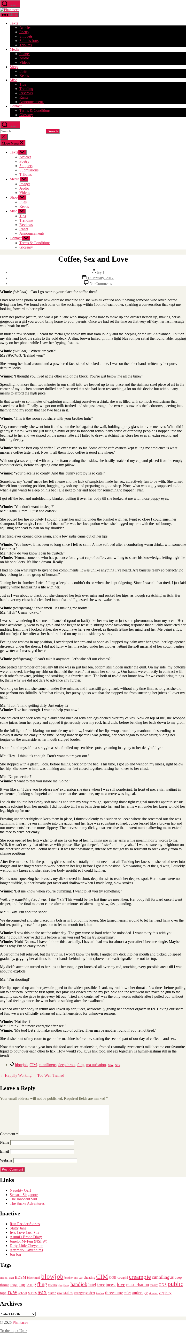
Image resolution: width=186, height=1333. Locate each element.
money (154, 1285)
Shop (14, 67)
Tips (22, 84)
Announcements (31, 102)
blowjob (21, 1065)
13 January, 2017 (100, 278)
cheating (89, 1277)
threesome (114, 1292)
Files (23, 71)
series (32, 1293)
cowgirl (122, 1277)
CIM (33, 1065)
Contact (16, 106)
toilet (127, 1293)
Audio (24, 58)
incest (111, 1284)
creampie (140, 1276)
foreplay (52, 1285)
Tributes (25, 45)
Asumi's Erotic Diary (26, 1237)
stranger (79, 1293)
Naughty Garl (20, 1190)
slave (59, 1293)
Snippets (25, 36)
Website (6, 1160)
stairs (68, 1292)
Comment (9, 1134)
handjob (78, 1284)
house (101, 1285)
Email (4, 1151)
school (22, 1293)
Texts (14, 23)
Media (14, 49)
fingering (27, 1284)
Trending (26, 89)
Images (24, 54)
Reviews (26, 93)
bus (76, 1277)
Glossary (26, 115)
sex (117, 1065)
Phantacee (20, 1322)
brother (68, 1277)
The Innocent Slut (23, 1199)
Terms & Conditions (34, 110)
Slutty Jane (18, 1228)
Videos (24, 62)
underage (140, 1292)
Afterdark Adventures (26, 1250)
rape (3, 1293)
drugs (14, 1285)
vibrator (153, 1293)
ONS (163, 1285)
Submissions (29, 41)
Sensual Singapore (24, 1195)
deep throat (66, 1065)
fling (80, 1065)
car (81, 1277)
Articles (25, 27)
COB (112, 1277)
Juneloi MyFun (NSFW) (28, 1241)
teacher (100, 1293)
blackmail (33, 1277)
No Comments (101, 283)
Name (4, 1142)
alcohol (4, 1277)
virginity (165, 1293)
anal (11, 1277)
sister (52, 1293)
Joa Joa (15, 1254)
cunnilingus (47, 1065)
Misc (13, 80)
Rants (23, 97)
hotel (92, 1285)
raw (110, 1065)
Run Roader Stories (25, 1224)
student (90, 1293)
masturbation (96, 1065)
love (121, 1284)
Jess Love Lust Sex (24, 1232)
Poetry (24, 32)
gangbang (64, 1285)
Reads (24, 75)
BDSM (20, 1277)
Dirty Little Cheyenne (26, 1246)
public (175, 1283)
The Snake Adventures (27, 1203)
